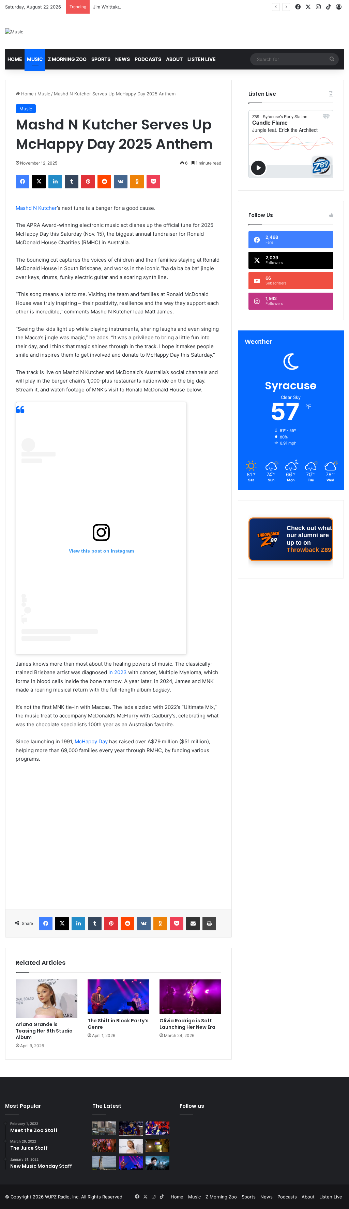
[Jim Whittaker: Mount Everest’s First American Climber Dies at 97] (157, 1128)
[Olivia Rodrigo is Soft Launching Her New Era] (190, 996)
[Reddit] (104, 181)
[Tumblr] (71, 181)
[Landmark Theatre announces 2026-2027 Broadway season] (104, 1128)
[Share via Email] (193, 923)
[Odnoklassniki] (137, 181)
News (122, 59)
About (174, 59)
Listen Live (201, 59)
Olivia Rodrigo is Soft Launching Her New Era (187, 1023)
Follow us (192, 1106)
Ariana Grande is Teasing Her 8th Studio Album (44, 1031)
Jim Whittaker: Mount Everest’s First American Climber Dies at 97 (162, 7)
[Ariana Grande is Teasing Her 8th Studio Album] (46, 998)
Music (35, 59)
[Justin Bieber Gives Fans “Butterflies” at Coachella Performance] (131, 1128)
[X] (39, 181)
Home (14, 59)
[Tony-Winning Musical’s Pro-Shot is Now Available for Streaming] (157, 1145)
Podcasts (148, 59)
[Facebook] (22, 181)
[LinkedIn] (55, 181)
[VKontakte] (120, 181)
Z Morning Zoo (67, 59)
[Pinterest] (88, 181)
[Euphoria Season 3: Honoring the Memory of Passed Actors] (104, 1145)
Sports (100, 59)
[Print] (209, 923)
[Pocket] (153, 181)
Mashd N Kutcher (36, 208)
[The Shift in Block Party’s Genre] (118, 996)
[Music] (14, 31)
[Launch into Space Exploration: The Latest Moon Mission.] (104, 1162)
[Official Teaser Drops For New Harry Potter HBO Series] (157, 1162)
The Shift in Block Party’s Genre (118, 1023)
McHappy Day (91, 741)
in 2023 (117, 672)
